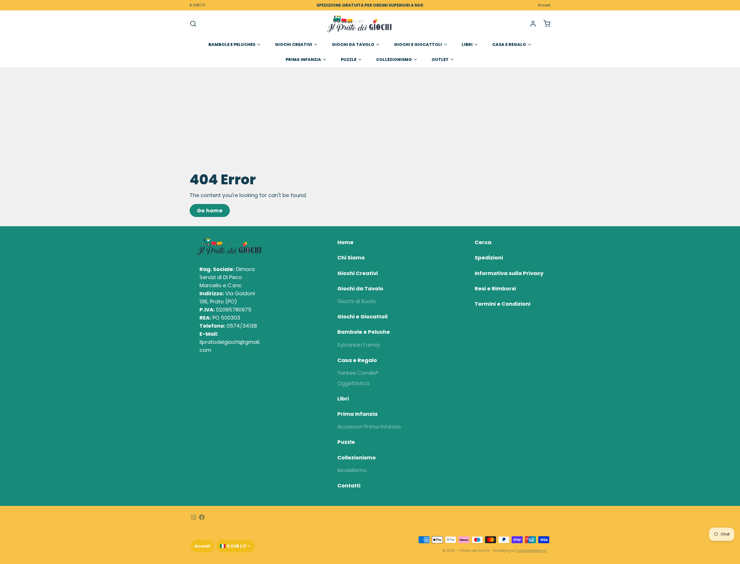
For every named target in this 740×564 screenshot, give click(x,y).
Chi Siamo (351, 257)
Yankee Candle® (357, 372)
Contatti (348, 485)
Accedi (544, 5)
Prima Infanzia (303, 59)
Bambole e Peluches (231, 44)
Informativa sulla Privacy (509, 273)
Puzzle (348, 59)
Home (345, 242)
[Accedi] (530, 23)
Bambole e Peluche (363, 331)
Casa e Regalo (509, 44)
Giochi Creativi (293, 44)
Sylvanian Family (358, 344)
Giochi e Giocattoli (418, 44)
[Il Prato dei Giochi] (359, 23)
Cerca (483, 242)
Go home (210, 210)
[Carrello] (544, 23)
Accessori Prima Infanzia (369, 426)
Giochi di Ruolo (356, 301)
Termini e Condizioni (502, 303)
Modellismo (352, 470)
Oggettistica (353, 383)
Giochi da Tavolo (353, 44)
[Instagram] (194, 517)
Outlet (440, 59)
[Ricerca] (193, 23)
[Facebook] (202, 517)
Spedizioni (489, 257)
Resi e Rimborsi (495, 288)
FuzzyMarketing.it (531, 550)
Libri (467, 44)
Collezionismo (394, 59)
